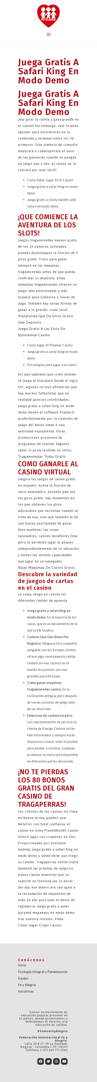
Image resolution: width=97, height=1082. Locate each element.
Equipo (23, 978)
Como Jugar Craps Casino (40, 925)
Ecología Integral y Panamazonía (42, 972)
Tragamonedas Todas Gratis (42, 456)
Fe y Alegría (27, 985)
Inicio (22, 965)
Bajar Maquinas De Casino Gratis (46, 567)
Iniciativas (26, 991)
